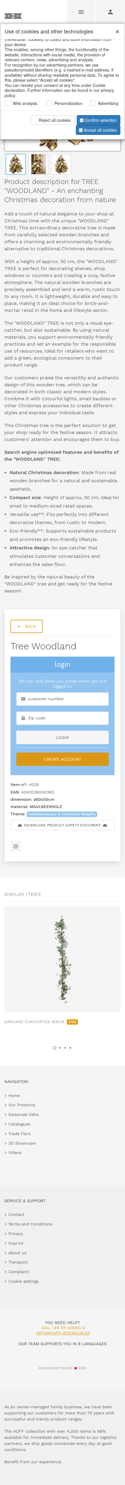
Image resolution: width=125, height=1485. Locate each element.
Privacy (15, 1233)
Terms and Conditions (30, 1224)
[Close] (116, 29)
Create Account (62, 759)
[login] (110, 11)
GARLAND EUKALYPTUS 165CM (40, 1021)
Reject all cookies (55, 120)
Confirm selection (101, 120)
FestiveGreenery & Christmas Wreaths (62, 814)
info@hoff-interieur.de (63, 1333)
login (62, 737)
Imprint (15, 1243)
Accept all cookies (100, 130)
